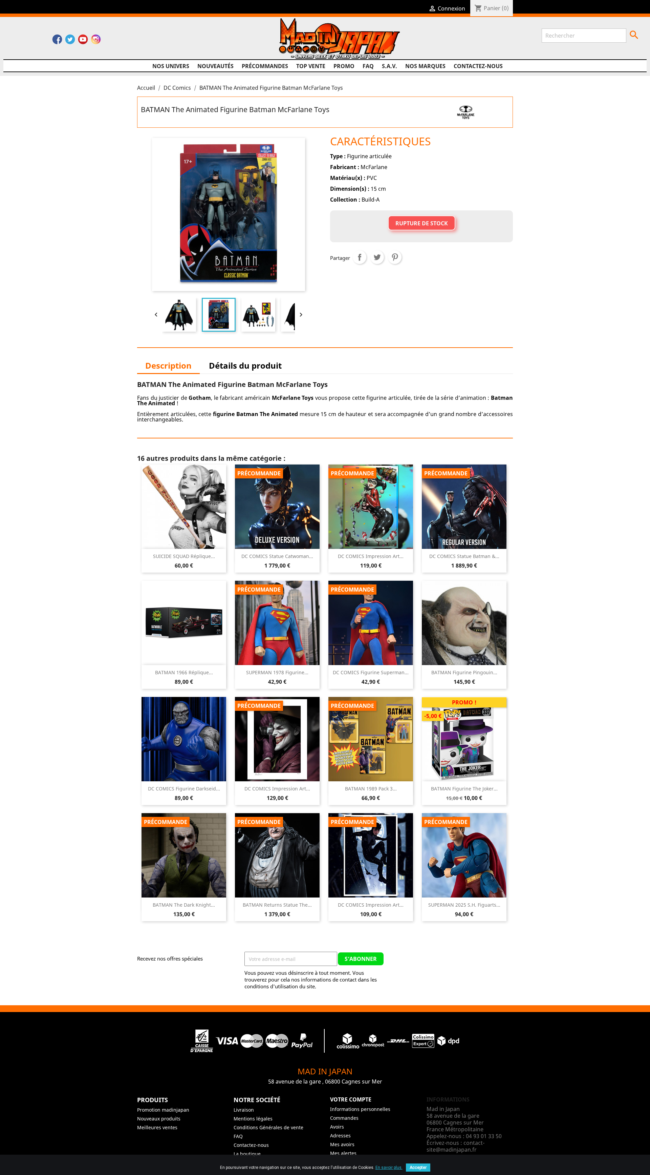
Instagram (96, 41)
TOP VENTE (310, 66)
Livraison (244, 1110)
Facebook (57, 41)
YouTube (83, 41)
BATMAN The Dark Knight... (184, 905)
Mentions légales (253, 1118)
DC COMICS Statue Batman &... (464, 556)
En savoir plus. (389, 1167)
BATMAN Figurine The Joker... (464, 788)
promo (343, 66)
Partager (359, 257)
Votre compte (350, 1099)
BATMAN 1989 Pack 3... (371, 788)
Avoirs (337, 1127)
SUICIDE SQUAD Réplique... (184, 556)
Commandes (344, 1118)
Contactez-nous (478, 66)
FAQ (368, 66)
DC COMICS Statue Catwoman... (277, 556)
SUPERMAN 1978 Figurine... (277, 672)
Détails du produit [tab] (245, 365)
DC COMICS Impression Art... (371, 556)
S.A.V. (389, 66)
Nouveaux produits (158, 1118)
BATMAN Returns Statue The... (277, 905)
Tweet (377, 257)
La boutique (247, 1154)
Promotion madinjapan (163, 1110)
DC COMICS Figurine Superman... (371, 672)
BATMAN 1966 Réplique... (184, 672)
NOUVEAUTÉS (215, 66)
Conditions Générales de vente (268, 1127)
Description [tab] (168, 365)
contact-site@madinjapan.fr (455, 1146)
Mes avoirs (342, 1144)
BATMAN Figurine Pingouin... (464, 672)
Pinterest (395, 257)
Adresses (340, 1135)
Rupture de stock (421, 223)
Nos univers (170, 66)
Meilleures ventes (157, 1127)
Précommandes (265, 66)
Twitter (70, 41)
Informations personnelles (360, 1109)
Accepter (418, 1167)
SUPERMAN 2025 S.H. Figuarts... (464, 905)
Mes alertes (343, 1153)
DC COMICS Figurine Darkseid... (184, 788)
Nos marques (425, 66)
